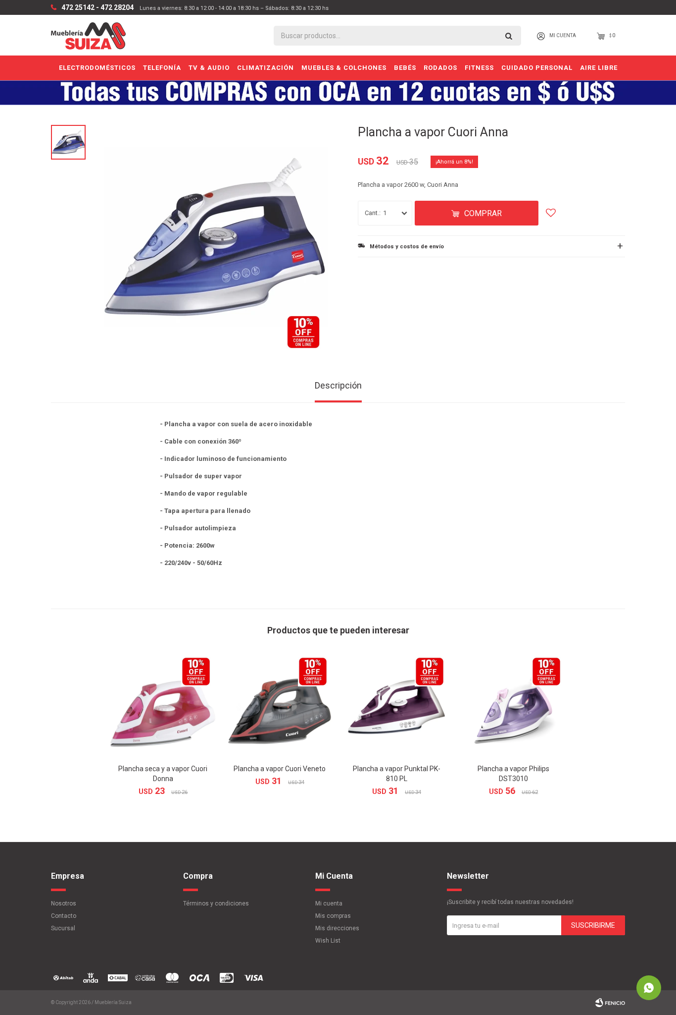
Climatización (265, 67)
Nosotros (63, 903)
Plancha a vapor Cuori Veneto (280, 769)
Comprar (483, 213)
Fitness (479, 67)
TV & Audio (209, 67)
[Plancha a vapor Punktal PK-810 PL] (396, 704)
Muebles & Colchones (343, 67)
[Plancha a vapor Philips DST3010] (513, 704)
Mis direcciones (337, 928)
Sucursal (63, 928)
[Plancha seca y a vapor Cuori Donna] (162, 704)
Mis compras (333, 915)
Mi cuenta (328, 903)
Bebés (405, 67)
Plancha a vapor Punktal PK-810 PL (396, 774)
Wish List (327, 940)
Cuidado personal (537, 67)
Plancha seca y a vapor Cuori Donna (162, 774)
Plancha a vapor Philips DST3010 (513, 774)
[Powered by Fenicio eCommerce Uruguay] (610, 1002)
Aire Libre (599, 67)
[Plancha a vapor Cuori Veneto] (279, 704)
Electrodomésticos (97, 67)
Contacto (63, 915)
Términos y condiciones (216, 903)
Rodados (440, 67)
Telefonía (162, 67)
